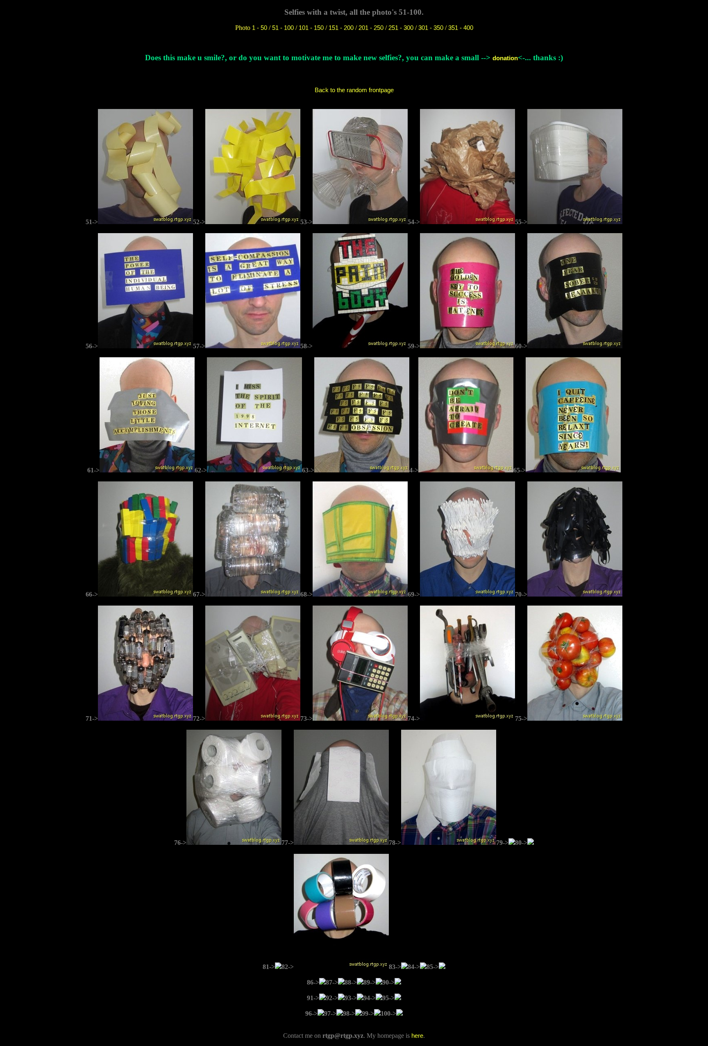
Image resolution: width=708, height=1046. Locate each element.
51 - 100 (283, 28)
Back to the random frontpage (354, 90)
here (417, 1035)
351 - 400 (460, 28)
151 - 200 (341, 28)
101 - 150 (311, 28)
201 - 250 (371, 28)
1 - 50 (259, 28)
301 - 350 (430, 28)
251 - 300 (400, 28)
